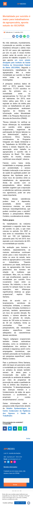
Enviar (15, 484)
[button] (5, 4)
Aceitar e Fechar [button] (20, 503)
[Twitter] (8, 461)
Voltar (28, 438)
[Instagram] (14, 461)
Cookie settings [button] (8, 503)
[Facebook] (5, 461)
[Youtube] (11, 461)
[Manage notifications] (28, 502)
